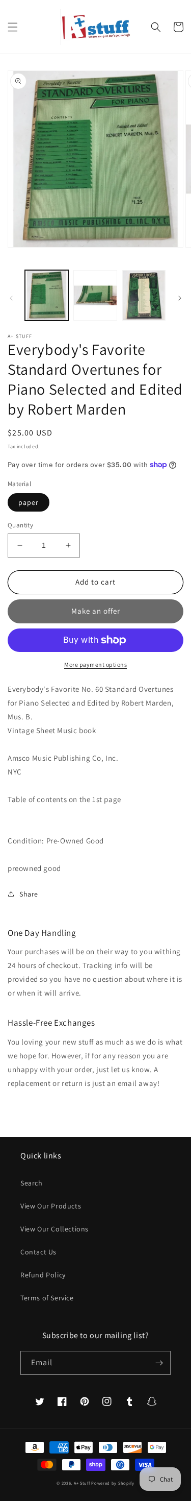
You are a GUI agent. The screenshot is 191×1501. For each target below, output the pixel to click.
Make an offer (95, 611)
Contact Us (38, 1251)
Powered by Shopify (112, 1483)
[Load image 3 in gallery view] (144, 295)
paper (28, 502)
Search (31, 1183)
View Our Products (50, 1206)
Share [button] (28, 894)
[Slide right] (180, 298)
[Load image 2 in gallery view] (95, 295)
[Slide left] (11, 298)
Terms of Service (47, 1297)
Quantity (20, 525)
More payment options (95, 664)
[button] (13, 27)
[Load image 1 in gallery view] (46, 295)
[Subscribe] (159, 1363)
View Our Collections (54, 1228)
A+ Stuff (82, 1483)
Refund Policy (43, 1274)
